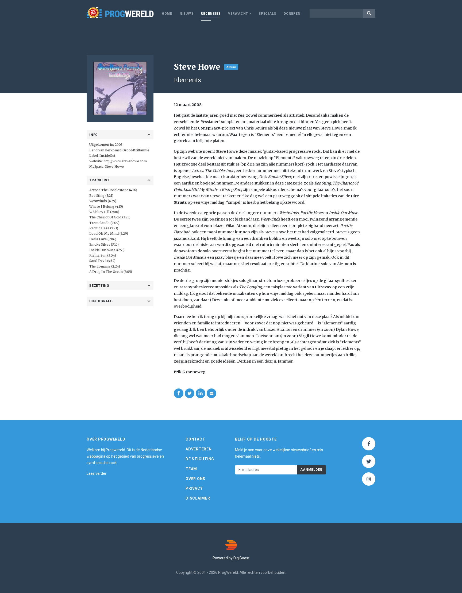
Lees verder (96, 473)
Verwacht (238, 13)
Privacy (194, 488)
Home (167, 13)
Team (191, 469)
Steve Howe (114, 166)
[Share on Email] (211, 393)
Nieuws (187, 13)
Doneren (292, 13)
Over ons (195, 479)
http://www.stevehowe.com (125, 161)
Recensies (211, 13)
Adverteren (199, 449)
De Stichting (200, 459)
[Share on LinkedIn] (200, 393)
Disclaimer (198, 498)
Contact (195, 439)
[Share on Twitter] (189, 393)
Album (231, 67)
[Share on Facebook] (178, 393)
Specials (267, 13)
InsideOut (107, 156)
